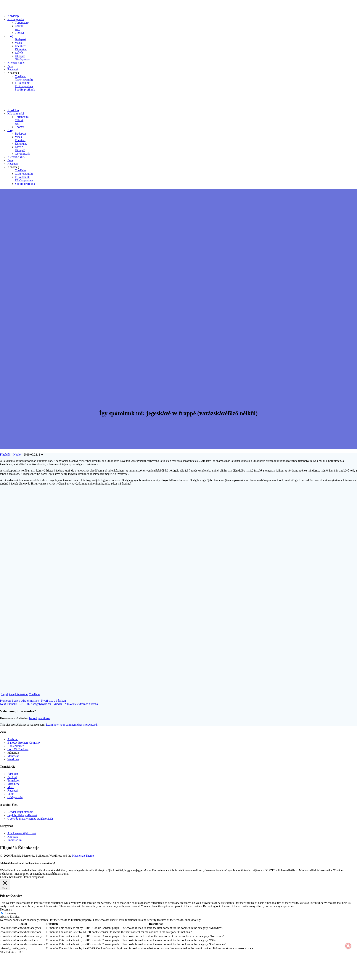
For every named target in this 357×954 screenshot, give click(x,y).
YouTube (20, 76)
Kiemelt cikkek (16, 62)
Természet (13, 780)
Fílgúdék (5, 454)
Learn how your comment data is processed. (72, 724)
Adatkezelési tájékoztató (21, 833)
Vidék (18, 42)
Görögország (22, 59)
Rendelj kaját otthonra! (20, 811)
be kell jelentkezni (39, 718)
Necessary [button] (6, 909)
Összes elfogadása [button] (33, 877)
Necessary (10, 913)
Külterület (21, 49)
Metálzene (13, 783)
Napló (17, 454)
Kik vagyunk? (15, 19)
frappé (4, 694)
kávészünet (21, 694)
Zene (10, 66)
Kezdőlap (13, 15)
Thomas (19, 32)
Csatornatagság (24, 79)
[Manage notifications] (348, 946)
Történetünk (22, 22)
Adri (17, 29)
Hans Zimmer (15, 746)
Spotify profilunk (25, 89)
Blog (10, 36)
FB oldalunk (22, 82)
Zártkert (12, 777)
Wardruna (13, 759)
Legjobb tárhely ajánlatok (22, 815)
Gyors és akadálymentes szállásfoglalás (30, 818)
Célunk (19, 26)
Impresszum (14, 840)
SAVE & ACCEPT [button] (11, 952)
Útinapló (20, 56)
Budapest (20, 39)
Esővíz (19, 52)
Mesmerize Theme (83, 855)
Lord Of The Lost (17, 749)
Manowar (13, 756)
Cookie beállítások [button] (11, 877)
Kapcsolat (13, 836)
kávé (12, 694)
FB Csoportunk (24, 86)
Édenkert (20, 46)
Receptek (12, 69)
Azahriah (12, 739)
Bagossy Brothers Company (24, 742)
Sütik (10, 793)
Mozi (10, 787)
